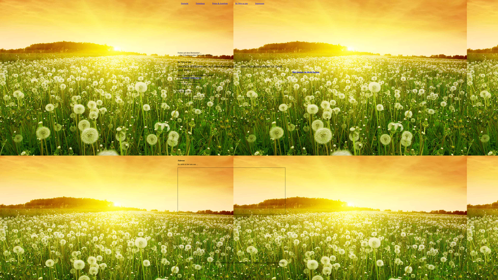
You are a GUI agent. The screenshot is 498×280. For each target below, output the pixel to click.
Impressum (259, 3)
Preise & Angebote (220, 3)
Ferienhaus (200, 3)
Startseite (184, 3)
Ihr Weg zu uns (241, 3)
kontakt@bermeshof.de (192, 78)
